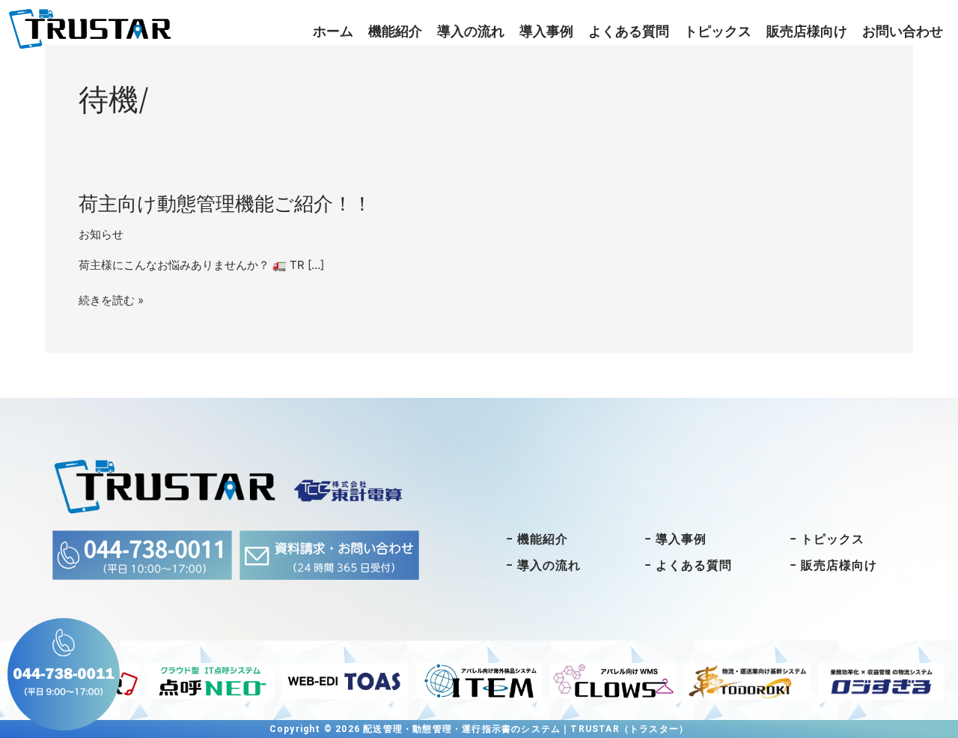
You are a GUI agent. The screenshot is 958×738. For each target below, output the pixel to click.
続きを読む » (111, 300)
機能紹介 (395, 31)
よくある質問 (628, 31)
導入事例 (546, 31)
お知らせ (101, 234)
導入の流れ (470, 31)
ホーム (333, 31)
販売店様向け (806, 31)
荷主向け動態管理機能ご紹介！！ (225, 203)
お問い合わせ (902, 31)
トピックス (717, 31)
